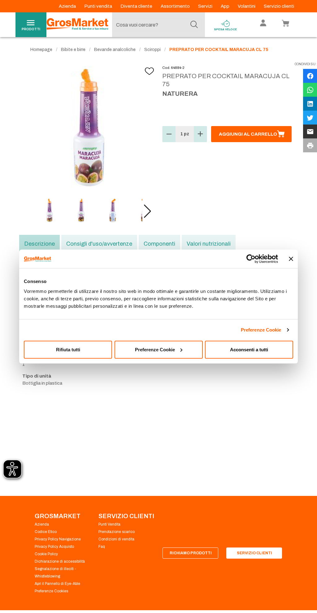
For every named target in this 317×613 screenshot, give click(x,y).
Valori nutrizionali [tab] (209, 244)
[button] (147, 211)
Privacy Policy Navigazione (58, 539)
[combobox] (157, 25)
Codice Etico (46, 532)
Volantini (247, 6)
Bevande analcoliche (115, 49)
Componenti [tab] (159, 244)
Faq (101, 546)
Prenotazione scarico (116, 532)
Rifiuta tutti (68, 349)
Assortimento (176, 6)
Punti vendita (98, 6)
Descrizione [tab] (39, 244)
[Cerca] (194, 24)
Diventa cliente (136, 6)
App (225, 6)
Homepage (41, 49)
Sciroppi (152, 49)
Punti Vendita (109, 524)
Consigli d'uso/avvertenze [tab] (99, 244)
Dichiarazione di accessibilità (60, 561)
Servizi (205, 6)
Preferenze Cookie (261, 329)
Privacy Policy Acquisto (54, 546)
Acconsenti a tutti (249, 349)
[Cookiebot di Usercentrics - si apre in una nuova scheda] (251, 259)
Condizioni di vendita (116, 539)
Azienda (68, 6)
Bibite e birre (73, 49)
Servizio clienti (279, 6)
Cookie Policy (46, 554)
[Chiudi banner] (291, 259)
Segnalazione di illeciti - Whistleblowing (55, 572)
